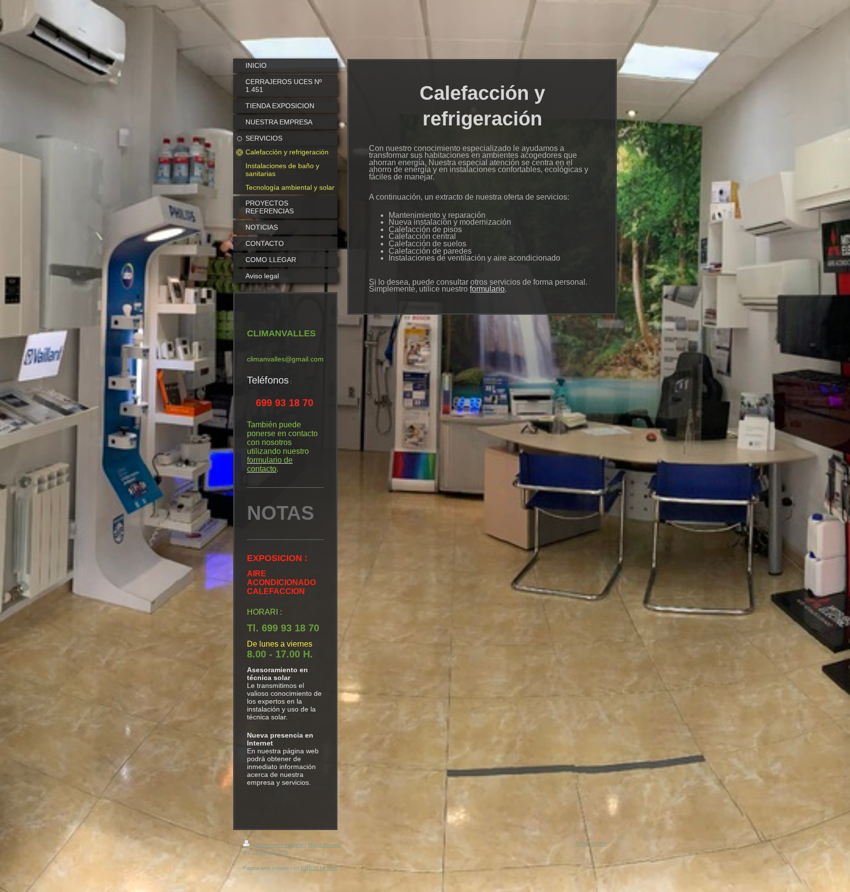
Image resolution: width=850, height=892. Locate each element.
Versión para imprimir (278, 845)
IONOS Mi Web (319, 868)
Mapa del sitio (324, 845)
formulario (487, 289)
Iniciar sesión (591, 843)
